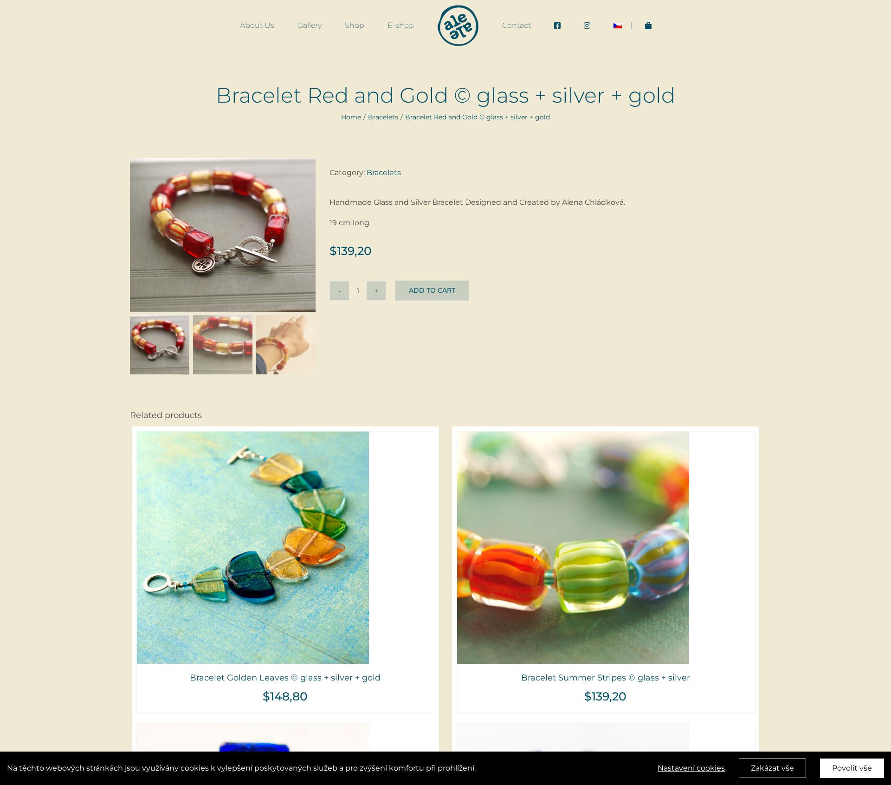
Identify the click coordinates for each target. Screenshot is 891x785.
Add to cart (432, 290)
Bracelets (384, 172)
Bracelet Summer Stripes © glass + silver (605, 678)
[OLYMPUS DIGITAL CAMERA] (223, 235)
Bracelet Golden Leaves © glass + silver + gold (285, 678)
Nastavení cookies (691, 768)
